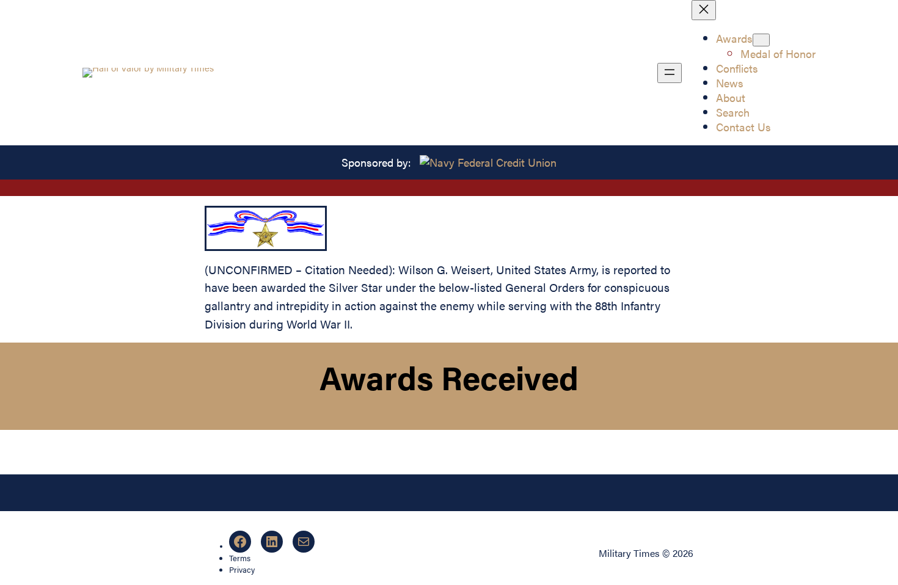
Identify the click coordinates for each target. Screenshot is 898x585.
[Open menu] (669, 73)
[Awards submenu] (761, 40)
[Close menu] (704, 10)
